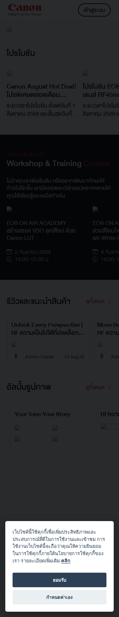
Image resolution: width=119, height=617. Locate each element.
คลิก (65, 560)
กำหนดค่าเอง (59, 597)
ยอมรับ (59, 580)
